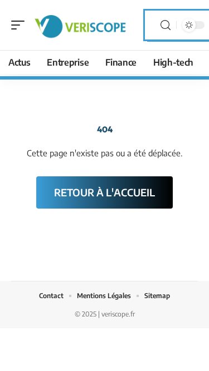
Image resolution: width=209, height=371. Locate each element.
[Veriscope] (80, 25)
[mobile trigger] (20, 25)
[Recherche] (165, 25)
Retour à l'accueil (104, 192)
